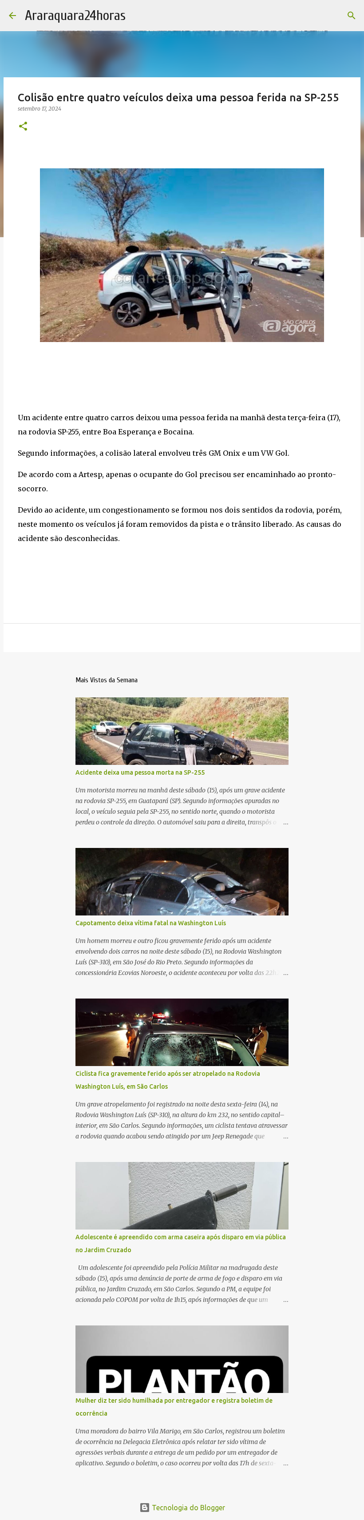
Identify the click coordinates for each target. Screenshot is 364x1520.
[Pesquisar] (351, 15)
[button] (23, 127)
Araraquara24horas (75, 15)
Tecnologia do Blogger (187, 1508)
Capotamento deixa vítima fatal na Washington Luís (150, 923)
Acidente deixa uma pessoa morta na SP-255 (140, 772)
